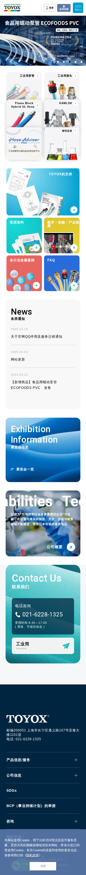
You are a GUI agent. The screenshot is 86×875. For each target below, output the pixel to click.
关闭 (43, 866)
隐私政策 (32, 855)
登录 (51, 8)
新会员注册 (63, 7)
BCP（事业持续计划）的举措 (31, 806)
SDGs (11, 791)
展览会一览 (25, 469)
